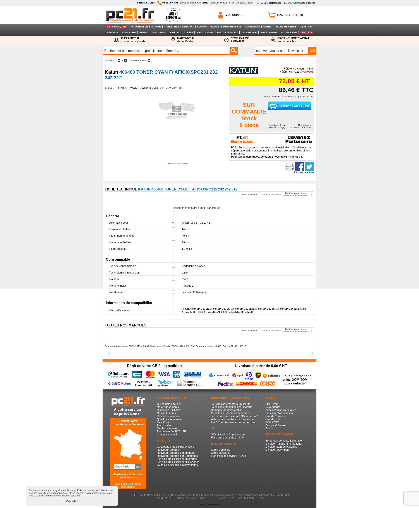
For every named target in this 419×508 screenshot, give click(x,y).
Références (269, 3)
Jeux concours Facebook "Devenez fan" (234, 416)
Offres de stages (220, 452)
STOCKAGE (129, 32)
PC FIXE (156, 26)
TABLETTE (170, 26)
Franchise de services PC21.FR (230, 455)
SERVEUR (112, 32)
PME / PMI (271, 404)
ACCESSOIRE (289, 32)
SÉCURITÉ (159, 32)
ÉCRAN (215, 26)
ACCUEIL (109, 60)
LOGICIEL (174, 32)
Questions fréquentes (169, 419)
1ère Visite (163, 422)
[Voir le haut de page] (311, 195)
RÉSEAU (144, 32)
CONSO (267, 26)
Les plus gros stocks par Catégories (178, 462)
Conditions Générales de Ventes (230, 413)
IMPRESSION (252, 26)
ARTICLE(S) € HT (290, 15)
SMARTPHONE (268, 32)
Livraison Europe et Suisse (281, 446)
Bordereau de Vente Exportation (284, 440)
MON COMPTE (234, 15)
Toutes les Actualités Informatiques (177, 465)
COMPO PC (187, 26)
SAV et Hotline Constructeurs (228, 434)
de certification (186, 40)
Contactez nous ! (167, 434)
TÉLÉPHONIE (249, 32)
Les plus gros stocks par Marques (177, 458)
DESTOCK (306, 32)
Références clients (168, 416)
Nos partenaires (166, 413)
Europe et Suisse (275, 425)
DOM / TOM (272, 422)
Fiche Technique (250, 194)
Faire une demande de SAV (227, 437)
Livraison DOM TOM (277, 449)
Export (269, 428)
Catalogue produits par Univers (175, 446)
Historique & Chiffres (169, 410)
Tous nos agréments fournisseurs (230, 404)
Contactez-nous (244, 2)
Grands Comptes (275, 416)
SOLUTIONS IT (204, 32)
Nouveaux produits (168, 449)
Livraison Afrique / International (283, 443)
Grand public (273, 419)
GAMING (202, 26)
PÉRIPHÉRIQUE (232, 26)
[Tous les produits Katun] (243, 73)
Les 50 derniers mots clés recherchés (233, 422)
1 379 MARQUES (116, 26)
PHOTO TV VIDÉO (227, 32)
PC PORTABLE (139, 26)
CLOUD (188, 32)
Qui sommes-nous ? (169, 404)
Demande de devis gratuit (226, 410)
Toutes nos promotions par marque (231, 407)
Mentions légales (167, 428)
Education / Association (279, 413)
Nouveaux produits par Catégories (177, 455)
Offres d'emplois (220, 449)
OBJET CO (306, 26)
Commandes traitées (299, 3)
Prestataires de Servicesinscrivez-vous (128, 476)
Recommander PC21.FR (171, 431)
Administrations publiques (280, 410)
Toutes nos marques (271, 194)
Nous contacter (293, 40)
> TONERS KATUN (137, 60)
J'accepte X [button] (72, 501)
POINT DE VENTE (286, 26)
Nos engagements (168, 407)
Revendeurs (272, 407)
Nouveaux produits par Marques (176, 452)
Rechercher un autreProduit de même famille (295, 194)
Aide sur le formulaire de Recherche (232, 419)
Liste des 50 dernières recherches (128, 485)
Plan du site (164, 425)
